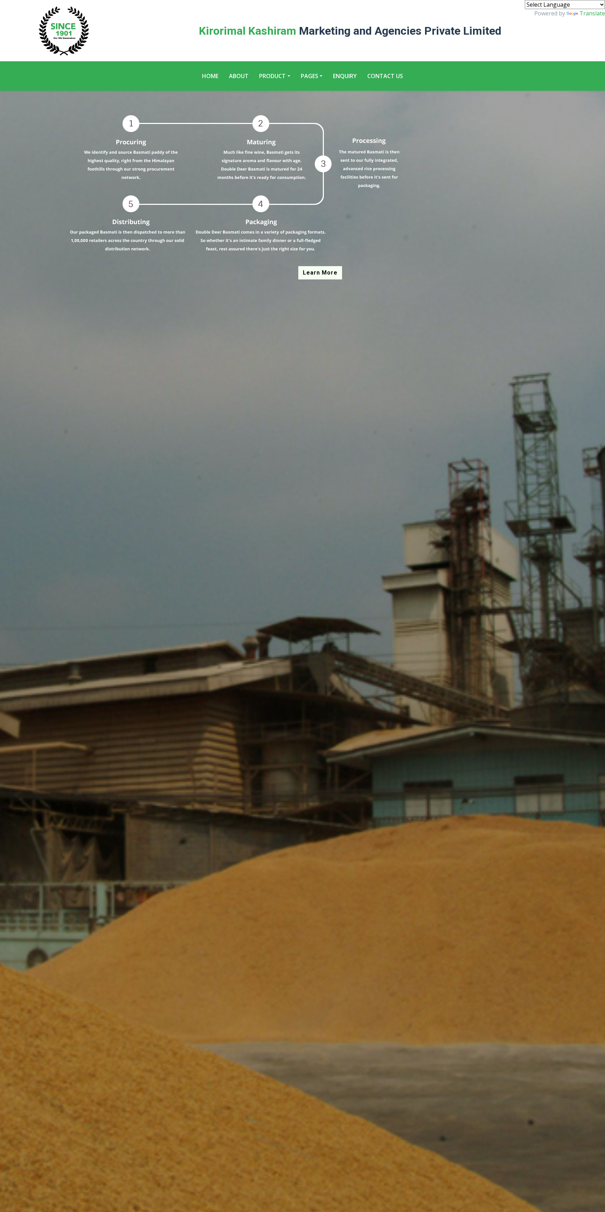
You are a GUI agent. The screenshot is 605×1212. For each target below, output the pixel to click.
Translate (592, 13)
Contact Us (385, 76)
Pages (309, 76)
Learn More (320, 272)
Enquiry (345, 76)
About (239, 76)
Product (272, 76)
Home (210, 76)
